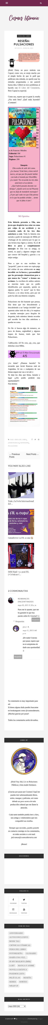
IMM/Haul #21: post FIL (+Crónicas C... (18, 573)
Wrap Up (13, 986)
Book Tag (14, 941)
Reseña (27, 978)
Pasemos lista (16, 974)
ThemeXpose (22, 1019)
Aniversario (16, 933)
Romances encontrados (26, 600)
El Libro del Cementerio (29, 88)
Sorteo (23, 982)
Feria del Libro (24, 36)
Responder (35, 619)
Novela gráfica (18, 970)
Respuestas (20, 621)
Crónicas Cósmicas (19, 945)
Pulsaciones (12, 446)
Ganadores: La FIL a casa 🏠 (20, 537)
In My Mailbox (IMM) (20, 961)
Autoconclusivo (18, 937)
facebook (13, 903)
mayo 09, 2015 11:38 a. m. (27, 605)
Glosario (31, 953)
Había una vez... (17, 957)
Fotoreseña (16, 953)
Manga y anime (26, 966)
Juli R (19, 48)
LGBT (12, 966)
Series (12, 982)
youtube (24, 913)
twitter (24, 903)
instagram (13, 913)
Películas (14, 978)
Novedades (24, 443)
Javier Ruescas (13, 443)
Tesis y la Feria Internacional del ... (21, 502)
